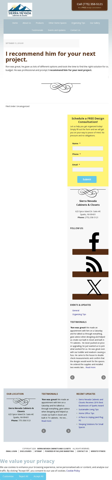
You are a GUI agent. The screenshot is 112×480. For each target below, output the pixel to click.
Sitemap (38, 451)
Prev (72, 377)
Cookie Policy (73, 470)
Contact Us (82, 451)
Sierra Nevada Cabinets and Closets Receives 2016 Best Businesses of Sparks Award (91, 402)
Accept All (38, 476)
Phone (76, 154)
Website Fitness (98, 451)
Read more (90, 367)
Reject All (23, 476)
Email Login (11, 451)
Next (103, 377)
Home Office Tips (86, 413)
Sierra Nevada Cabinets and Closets (54, 448)
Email (76, 164)
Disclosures (25, 451)
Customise (8, 476)
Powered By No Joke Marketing (59, 451)
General (75, 310)
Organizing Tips (79, 314)
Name (76, 143)
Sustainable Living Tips (89, 409)
